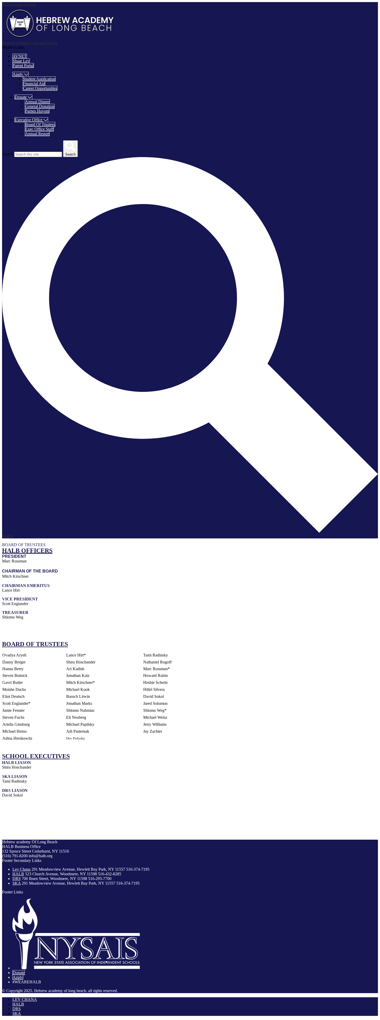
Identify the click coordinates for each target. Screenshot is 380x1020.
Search (7, 154)
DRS (16, 878)
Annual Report (37, 134)
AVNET (20, 56)
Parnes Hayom (37, 111)
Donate (19, 972)
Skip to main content (19, 4)
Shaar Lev (21, 61)
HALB (18, 874)
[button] (20, 74)
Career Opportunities (40, 88)
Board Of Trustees (40, 124)
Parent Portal (23, 65)
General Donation (39, 106)
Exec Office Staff (39, 129)
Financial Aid (34, 83)
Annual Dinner (37, 101)
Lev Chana (21, 869)
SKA (16, 883)
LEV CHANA (24, 999)
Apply (18, 977)
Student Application (39, 79)
